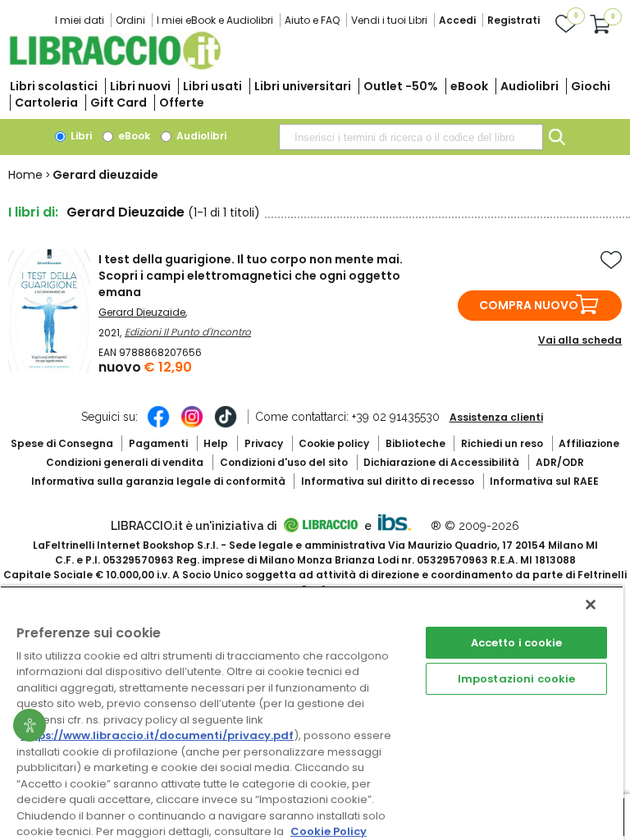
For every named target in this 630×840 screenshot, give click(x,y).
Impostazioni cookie (516, 679)
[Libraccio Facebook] (158, 425)
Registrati (513, 20)
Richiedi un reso (502, 443)
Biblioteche (415, 443)
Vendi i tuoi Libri (389, 20)
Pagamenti (158, 443)
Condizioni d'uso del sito (284, 462)
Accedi (457, 20)
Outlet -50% (400, 86)
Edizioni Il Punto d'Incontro (188, 332)
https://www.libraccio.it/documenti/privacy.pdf (157, 735)
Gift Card (118, 102)
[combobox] (411, 137)
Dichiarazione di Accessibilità (441, 462)
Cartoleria (46, 102)
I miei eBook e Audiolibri (215, 20)
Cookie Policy (328, 831)
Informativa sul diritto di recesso (387, 481)
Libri (80, 136)
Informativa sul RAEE (544, 481)
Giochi (590, 86)
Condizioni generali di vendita (124, 462)
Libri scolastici (54, 86)
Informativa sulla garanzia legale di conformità (158, 481)
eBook (469, 86)
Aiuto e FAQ (312, 20)
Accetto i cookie (517, 643)
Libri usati (212, 86)
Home (25, 175)
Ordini (130, 20)
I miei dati (79, 20)
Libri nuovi (140, 86)
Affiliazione (589, 443)
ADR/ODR (560, 462)
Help (215, 443)
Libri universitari (302, 86)
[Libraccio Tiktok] (225, 425)
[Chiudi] (591, 604)
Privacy (263, 443)
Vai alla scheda (580, 340)
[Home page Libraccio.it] (114, 66)
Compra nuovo (528, 305)
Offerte (181, 102)
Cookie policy (334, 443)
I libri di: (33, 212)
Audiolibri (529, 86)
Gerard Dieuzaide (141, 312)
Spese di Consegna (62, 443)
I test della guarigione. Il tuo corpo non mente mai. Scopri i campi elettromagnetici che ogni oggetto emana (250, 275)
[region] (311, 713)
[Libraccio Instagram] (191, 425)
